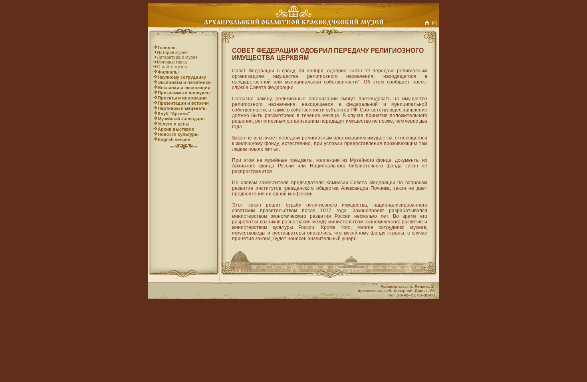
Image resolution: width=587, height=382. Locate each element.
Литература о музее (177, 57)
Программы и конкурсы (184, 92)
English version (174, 139)
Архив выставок (176, 129)
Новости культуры (178, 134)
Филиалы (168, 72)
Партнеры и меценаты (182, 108)
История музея (172, 52)
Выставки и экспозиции (184, 87)
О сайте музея (172, 66)
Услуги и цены (173, 123)
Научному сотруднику (182, 77)
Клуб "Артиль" (174, 113)
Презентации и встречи (183, 103)
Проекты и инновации (182, 98)
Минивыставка (172, 62)
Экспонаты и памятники (184, 82)
